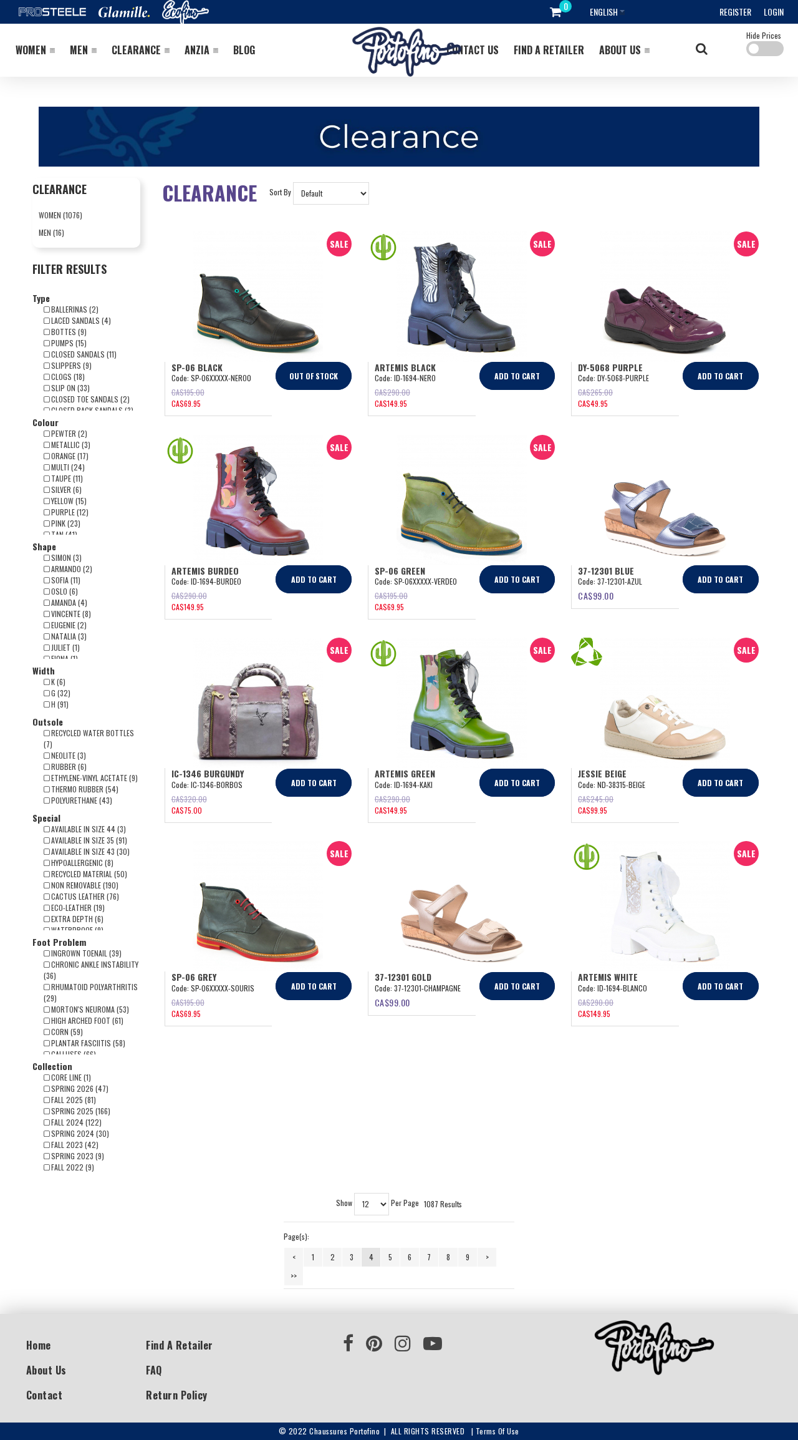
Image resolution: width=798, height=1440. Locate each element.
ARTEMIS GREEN (405, 773)
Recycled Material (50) (88, 873)
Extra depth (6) (76, 918)
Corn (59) (66, 1031)
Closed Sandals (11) (83, 354)
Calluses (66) (72, 1054)
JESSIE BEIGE (602, 773)
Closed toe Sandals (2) (89, 399)
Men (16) (51, 232)
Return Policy (177, 1395)
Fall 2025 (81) (72, 1099)
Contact (44, 1395)
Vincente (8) (70, 613)
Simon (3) (65, 557)
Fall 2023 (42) (74, 1144)
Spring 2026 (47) (78, 1088)
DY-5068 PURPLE (610, 367)
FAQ (154, 1370)
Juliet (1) (64, 647)
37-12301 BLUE (606, 570)
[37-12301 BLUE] (665, 500)
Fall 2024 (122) (75, 1122)
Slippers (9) (70, 365)
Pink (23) (64, 523)
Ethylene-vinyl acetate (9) (93, 777)
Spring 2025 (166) (79, 1111)
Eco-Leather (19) (77, 907)
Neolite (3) (67, 755)
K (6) (57, 681)
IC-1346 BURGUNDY (207, 773)
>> (294, 1275)
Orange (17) (69, 455)
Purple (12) (69, 512)
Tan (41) (63, 534)
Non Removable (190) (83, 885)
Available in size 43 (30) (89, 851)
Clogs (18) (67, 376)
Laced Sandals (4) (80, 320)
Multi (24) (67, 467)
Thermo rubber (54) (83, 789)
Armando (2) (70, 568)
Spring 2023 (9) (76, 1156)
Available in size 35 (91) (88, 840)
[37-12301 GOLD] (461, 906)
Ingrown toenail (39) (85, 953)
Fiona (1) (63, 658)
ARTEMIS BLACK (405, 367)
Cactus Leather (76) (84, 896)
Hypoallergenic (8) (81, 862)
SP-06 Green (400, 570)
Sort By (280, 192)
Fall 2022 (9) (71, 1167)
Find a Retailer (179, 1345)
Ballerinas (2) (74, 309)
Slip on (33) (69, 387)
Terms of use (497, 1431)
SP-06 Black (197, 367)
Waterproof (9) (76, 930)
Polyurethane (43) (80, 800)
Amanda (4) (68, 602)
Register (735, 11)
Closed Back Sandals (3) (91, 410)
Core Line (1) (70, 1077)
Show (344, 1203)
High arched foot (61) (86, 1020)
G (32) (59, 693)
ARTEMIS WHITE (608, 976)
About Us (46, 1370)
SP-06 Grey (193, 976)
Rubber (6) (68, 766)
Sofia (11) (64, 580)
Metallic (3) (69, 444)
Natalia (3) (68, 636)
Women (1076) (60, 215)
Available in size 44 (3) (87, 829)
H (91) (59, 704)
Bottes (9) (68, 331)
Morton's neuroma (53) (89, 1009)
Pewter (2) (68, 433)
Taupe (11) (66, 478)
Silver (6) (65, 489)
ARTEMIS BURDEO (205, 570)
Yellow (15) (68, 500)
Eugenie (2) (68, 625)
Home (38, 1345)
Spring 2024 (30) (79, 1133)
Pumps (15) (68, 343)
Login (774, 11)
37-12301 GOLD (403, 976)
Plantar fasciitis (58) (87, 1043)
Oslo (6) (63, 591)
